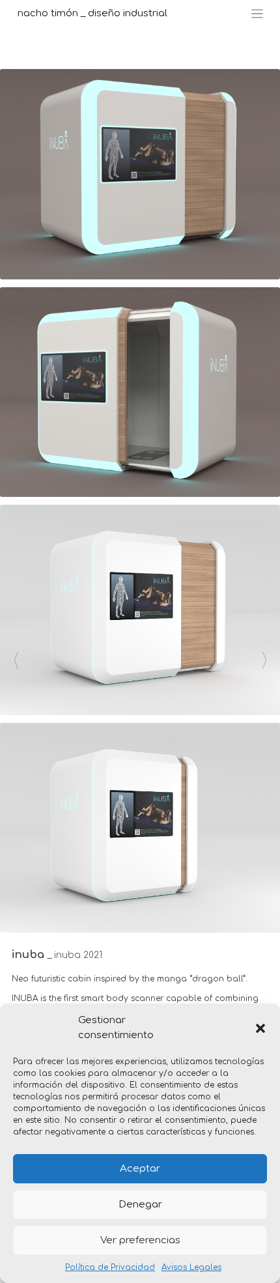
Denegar (140, 1204)
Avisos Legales (191, 1267)
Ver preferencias (140, 1240)
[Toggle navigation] (257, 14)
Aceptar (140, 1168)
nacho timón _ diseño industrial (92, 13)
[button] (260, 1028)
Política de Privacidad (110, 1267)
